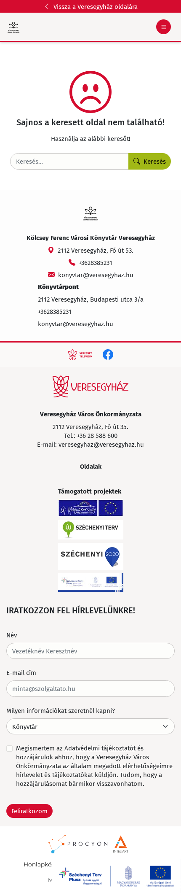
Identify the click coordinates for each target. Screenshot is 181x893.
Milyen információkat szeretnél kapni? (60, 710)
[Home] (90, 386)
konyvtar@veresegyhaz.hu (95, 274)
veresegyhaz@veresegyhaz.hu (101, 444)
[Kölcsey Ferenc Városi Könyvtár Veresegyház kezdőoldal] (13, 27)
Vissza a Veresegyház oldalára (95, 6)
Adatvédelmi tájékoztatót (100, 748)
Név (11, 634)
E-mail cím (21, 672)
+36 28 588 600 (97, 435)
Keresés (155, 161)
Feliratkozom (29, 810)
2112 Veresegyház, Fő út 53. (95, 250)
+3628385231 (95, 262)
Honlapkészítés (46, 864)
